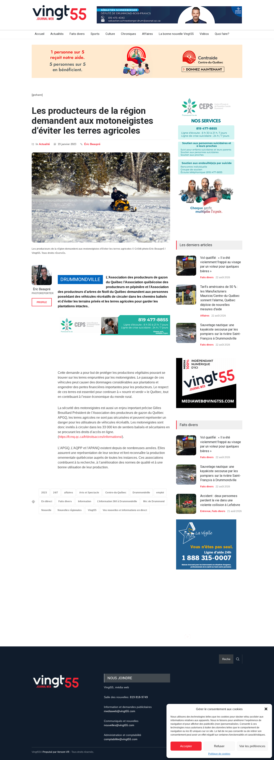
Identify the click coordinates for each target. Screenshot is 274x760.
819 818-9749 (139, 697)
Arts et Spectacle (89, 492)
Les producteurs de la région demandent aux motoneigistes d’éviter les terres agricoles (92, 120)
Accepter (186, 746)
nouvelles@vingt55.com (119, 725)
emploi (160, 492)
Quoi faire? (222, 34)
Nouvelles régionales (70, 510)
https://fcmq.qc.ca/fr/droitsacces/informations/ (90, 436)
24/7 (55, 492)
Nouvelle (46, 510)
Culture (110, 34)
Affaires (147, 34)
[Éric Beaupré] (42, 275)
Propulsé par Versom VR (56, 752)
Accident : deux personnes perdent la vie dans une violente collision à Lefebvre (220, 500)
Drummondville (141, 492)
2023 (44, 492)
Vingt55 (92, 510)
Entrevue (205, 511)
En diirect (46, 501)
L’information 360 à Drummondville (117, 501)
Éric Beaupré (92, 144)
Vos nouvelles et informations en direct (125, 510)
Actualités (57, 34)
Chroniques (128, 34)
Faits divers (77, 34)
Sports (95, 34)
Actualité (44, 144)
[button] (266, 709)
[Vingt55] (60, 17)
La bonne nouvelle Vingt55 (176, 34)
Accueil (39, 34)
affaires (68, 492)
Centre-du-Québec (115, 492)
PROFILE (42, 302)
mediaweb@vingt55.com (119, 711)
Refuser (219, 746)
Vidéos (204, 34)
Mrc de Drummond (153, 501)
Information (84, 501)
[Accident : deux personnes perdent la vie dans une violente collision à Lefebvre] (186, 504)
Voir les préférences (252, 746)
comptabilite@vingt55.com (120, 739)
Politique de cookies (219, 754)
